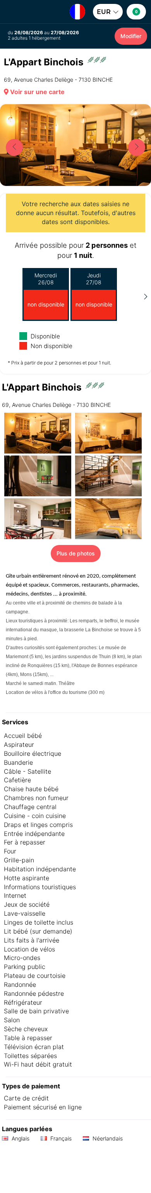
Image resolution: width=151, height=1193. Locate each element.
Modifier (130, 36)
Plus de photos (76, 553)
